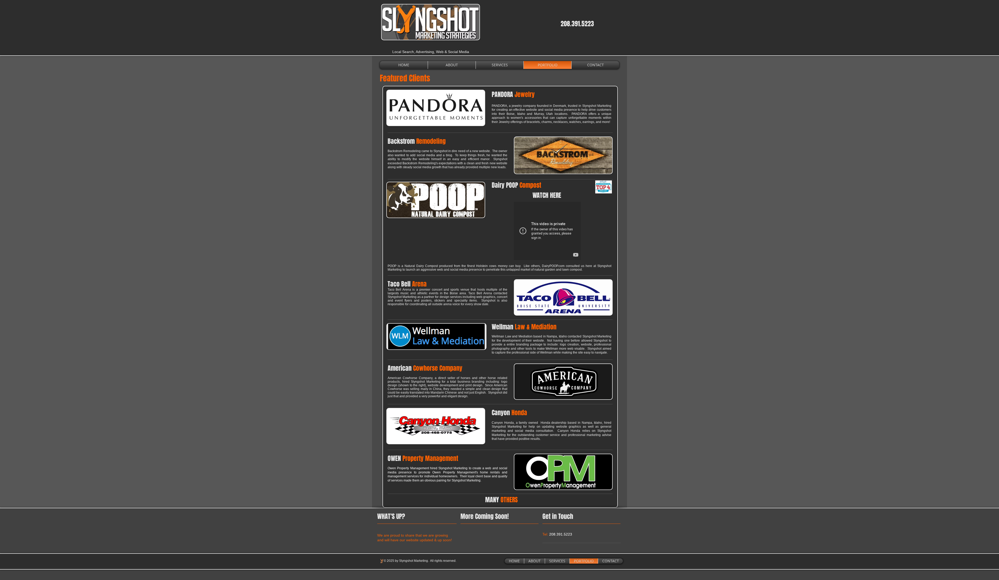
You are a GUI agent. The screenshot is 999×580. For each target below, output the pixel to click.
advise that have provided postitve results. (551, 431)
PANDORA (513, 94)
